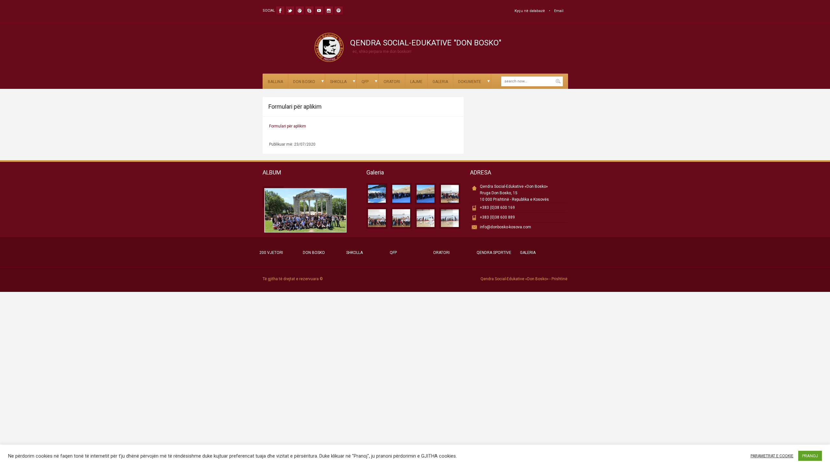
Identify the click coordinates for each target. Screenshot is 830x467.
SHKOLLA (338, 81)
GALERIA (440, 81)
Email (558, 11)
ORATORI (392, 81)
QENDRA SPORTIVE (494, 252)
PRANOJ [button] (810, 455)
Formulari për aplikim (287, 126)
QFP (365, 81)
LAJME (416, 81)
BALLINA (275, 81)
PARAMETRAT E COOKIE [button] (772, 456)
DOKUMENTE (469, 81)
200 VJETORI (271, 252)
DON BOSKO (304, 81)
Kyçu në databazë (530, 11)
